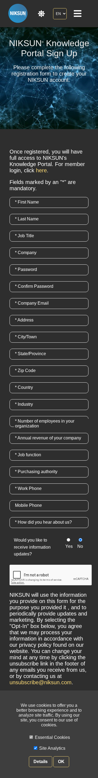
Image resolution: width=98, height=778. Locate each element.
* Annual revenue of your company (48, 438)
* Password (26, 269)
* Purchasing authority (36, 471)
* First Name (27, 202)
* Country (24, 387)
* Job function (28, 454)
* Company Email (32, 303)
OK (61, 761)
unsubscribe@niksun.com (41, 682)
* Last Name (27, 219)
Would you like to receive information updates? (32, 547)
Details (40, 761)
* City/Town (26, 337)
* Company (25, 252)
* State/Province (30, 353)
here (41, 170)
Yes (69, 546)
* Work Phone (28, 488)
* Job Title (24, 235)
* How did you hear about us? (43, 522)
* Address (24, 320)
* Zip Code (25, 370)
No (80, 546)
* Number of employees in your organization (44, 423)
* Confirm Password (34, 286)
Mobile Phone (28, 505)
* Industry (24, 404)
